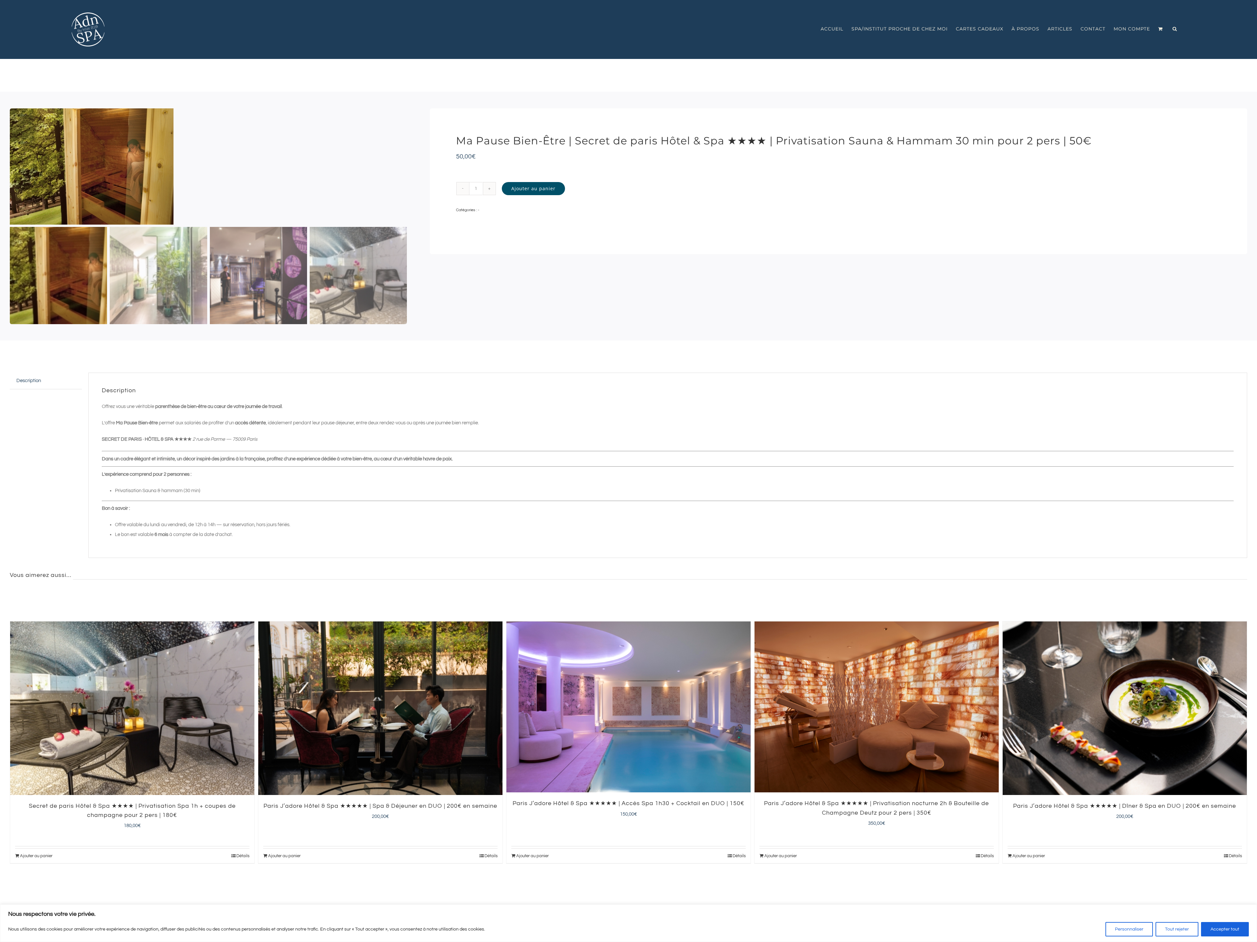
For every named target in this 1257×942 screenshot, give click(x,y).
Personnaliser (1129, 929)
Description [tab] (28, 380)
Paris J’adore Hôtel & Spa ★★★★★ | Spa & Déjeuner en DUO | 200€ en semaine (132, 806)
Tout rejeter (1177, 929)
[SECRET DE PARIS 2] (208, 166)
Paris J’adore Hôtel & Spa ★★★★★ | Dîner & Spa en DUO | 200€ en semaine (876, 806)
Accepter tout (1225, 929)
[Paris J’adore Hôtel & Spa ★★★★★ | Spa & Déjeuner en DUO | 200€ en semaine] (132, 708)
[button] (1175, 28)
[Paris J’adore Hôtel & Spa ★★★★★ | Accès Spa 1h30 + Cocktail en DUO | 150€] (380, 706)
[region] (628, 923)
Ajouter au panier (533, 188)
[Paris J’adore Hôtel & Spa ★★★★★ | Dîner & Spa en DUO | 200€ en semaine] (877, 708)
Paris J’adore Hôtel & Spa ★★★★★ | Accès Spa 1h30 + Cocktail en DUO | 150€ (380, 803)
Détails (242, 856)
